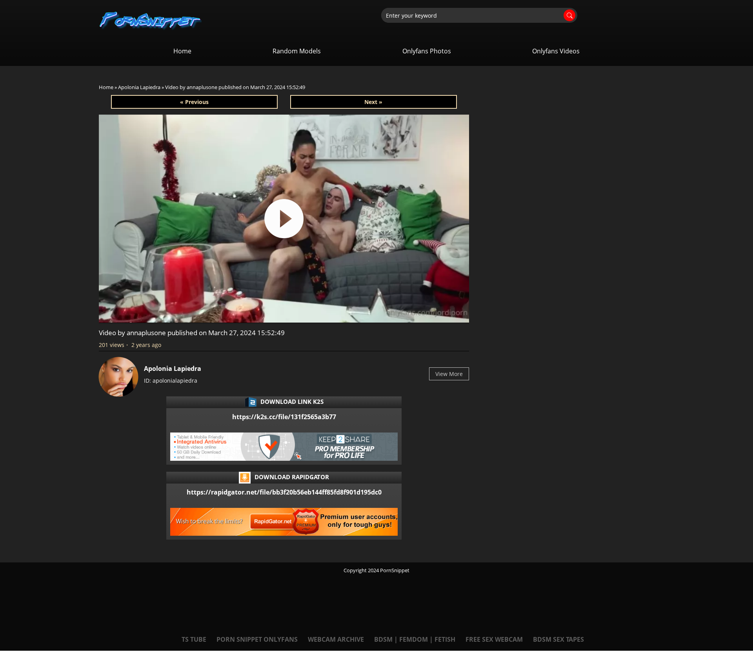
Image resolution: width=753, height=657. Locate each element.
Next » (373, 102)
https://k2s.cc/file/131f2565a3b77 (284, 416)
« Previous (194, 102)
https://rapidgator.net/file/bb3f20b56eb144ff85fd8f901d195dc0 (284, 492)
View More (449, 374)
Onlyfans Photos (426, 51)
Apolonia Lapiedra (139, 87)
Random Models (297, 51)
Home (182, 51)
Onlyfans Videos (556, 51)
